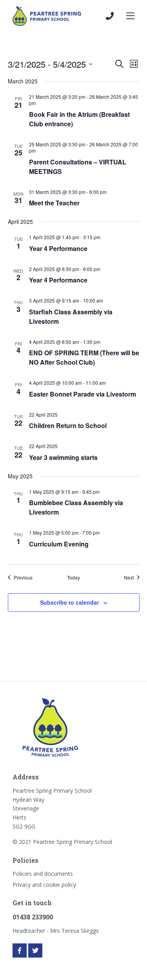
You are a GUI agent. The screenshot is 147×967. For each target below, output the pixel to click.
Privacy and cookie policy (44, 884)
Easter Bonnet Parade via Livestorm (82, 394)
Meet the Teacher (54, 202)
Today (73, 577)
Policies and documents (43, 873)
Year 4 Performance (58, 248)
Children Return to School (68, 425)
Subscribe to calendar (69, 602)
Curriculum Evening (59, 543)
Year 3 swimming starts (63, 457)
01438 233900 (33, 917)
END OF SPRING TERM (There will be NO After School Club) (84, 357)
